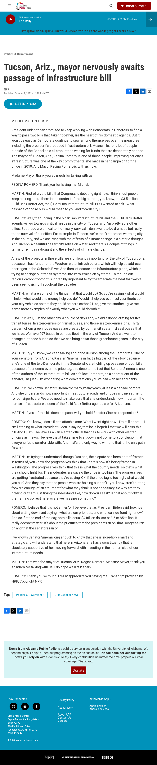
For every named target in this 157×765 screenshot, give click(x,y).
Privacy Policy (66, 700)
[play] (10, 19)
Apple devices (97, 706)
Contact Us (64, 717)
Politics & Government (18, 54)
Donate (78, 670)
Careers (62, 720)
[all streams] (151, 19)
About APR (64, 714)
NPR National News (66, 594)
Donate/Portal (135, 6)
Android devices (99, 709)
